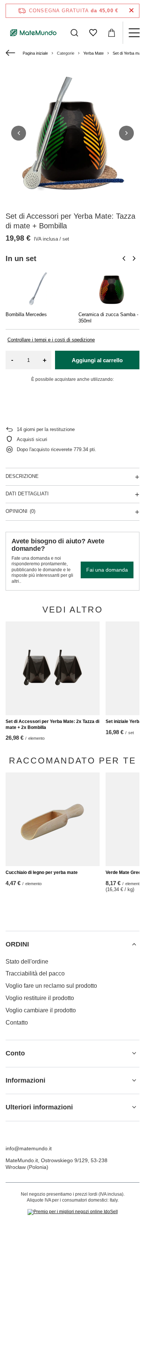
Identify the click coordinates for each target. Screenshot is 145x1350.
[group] (72, 133)
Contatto (17, 1022)
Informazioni (25, 1080)
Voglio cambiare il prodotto (41, 1010)
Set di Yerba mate (128, 53)
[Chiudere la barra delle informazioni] (131, 10)
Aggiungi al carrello (97, 360)
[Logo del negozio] (33, 33)
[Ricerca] (74, 33)
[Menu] (134, 33)
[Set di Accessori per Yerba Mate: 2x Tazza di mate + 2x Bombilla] (53, 668)
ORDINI (17, 944)
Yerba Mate (93, 53)
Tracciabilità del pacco (35, 973)
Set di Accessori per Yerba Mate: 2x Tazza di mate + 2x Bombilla (52, 724)
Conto (15, 1053)
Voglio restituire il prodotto (40, 998)
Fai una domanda (107, 570)
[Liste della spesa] (93, 33)
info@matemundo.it (29, 1148)
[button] (18, 133)
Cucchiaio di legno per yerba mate (42, 872)
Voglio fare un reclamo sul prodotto (51, 986)
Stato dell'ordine (27, 961)
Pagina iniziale (35, 53)
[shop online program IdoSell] (73, 1212)
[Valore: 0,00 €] (111, 33)
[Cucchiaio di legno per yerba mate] (53, 819)
